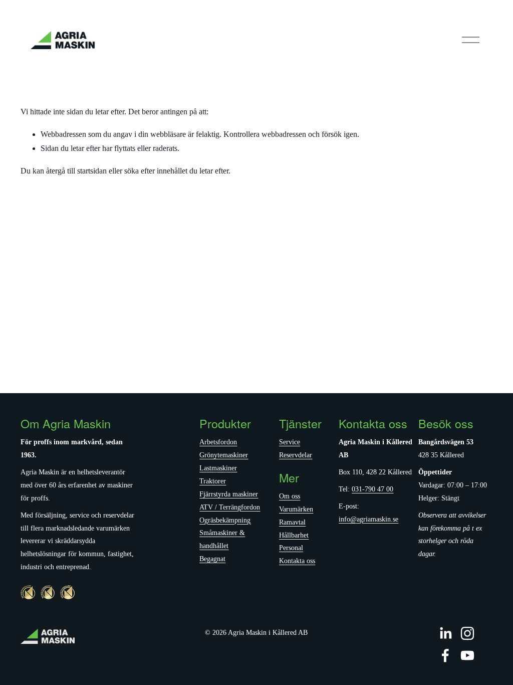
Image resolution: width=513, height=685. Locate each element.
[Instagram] (467, 633)
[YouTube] (467, 655)
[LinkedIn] (445, 633)
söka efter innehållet (155, 170)
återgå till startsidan (76, 170)
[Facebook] (445, 655)
